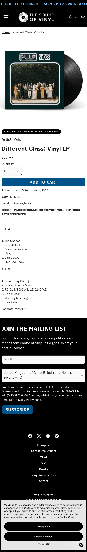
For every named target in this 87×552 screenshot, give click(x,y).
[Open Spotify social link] (56, 436)
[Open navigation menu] (6, 17)
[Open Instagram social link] (48, 436)
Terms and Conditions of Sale (43, 499)
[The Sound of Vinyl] (36, 17)
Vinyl (43, 456)
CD (43, 462)
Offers (43, 480)
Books (43, 469)
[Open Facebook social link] (30, 436)
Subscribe (17, 409)
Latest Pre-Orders (43, 450)
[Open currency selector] (76, 17)
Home (6, 32)
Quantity (8, 164)
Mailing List (43, 445)
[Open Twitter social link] (39, 436)
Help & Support (43, 494)
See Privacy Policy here (25, 400)
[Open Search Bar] (71, 17)
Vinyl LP (20, 309)
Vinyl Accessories (43, 475)
